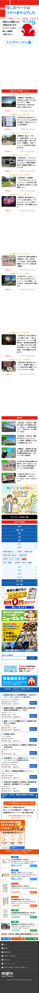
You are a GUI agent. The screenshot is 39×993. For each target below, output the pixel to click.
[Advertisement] (19, 69)
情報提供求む (7, 952)
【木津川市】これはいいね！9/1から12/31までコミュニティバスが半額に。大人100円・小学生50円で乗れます (27, 281)
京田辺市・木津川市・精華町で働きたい (19, 689)
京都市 (20, 551)
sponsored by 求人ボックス (19, 691)
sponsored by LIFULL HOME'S (19, 852)
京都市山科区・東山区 (9, 555)
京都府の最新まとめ (9, 551)
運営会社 (5, 948)
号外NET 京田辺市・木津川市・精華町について (16, 967)
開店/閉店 (25, 18)
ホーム (5, 944)
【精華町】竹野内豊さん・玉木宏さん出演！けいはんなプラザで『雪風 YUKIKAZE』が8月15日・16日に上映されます (26, 102)
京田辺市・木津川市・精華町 (23, 562)
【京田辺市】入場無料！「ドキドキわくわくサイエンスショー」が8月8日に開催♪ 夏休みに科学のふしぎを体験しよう (27, 182)
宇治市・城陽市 (7, 562)
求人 (18, 18)
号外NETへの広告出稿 (9, 956)
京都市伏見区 (23, 555)
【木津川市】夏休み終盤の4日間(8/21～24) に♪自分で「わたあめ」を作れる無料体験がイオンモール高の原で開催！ (27, 261)
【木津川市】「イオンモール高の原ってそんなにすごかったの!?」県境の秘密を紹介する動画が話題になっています (26, 162)
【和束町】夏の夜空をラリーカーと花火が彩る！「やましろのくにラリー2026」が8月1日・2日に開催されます (27, 202)
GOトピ (4, 18)
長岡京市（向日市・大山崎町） (14, 559)
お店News (33, 18)
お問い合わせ (7, 959)
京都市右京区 (28, 551)
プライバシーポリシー (9, 963)
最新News (11, 18)
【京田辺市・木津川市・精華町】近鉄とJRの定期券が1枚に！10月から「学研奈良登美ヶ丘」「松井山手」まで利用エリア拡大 (26, 427)
